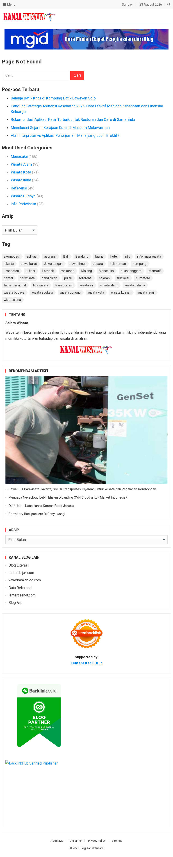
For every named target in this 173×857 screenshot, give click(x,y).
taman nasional (15, 285)
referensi (85, 278)
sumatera (143, 278)
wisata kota (96, 292)
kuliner (30, 271)
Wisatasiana (21, 180)
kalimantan (118, 263)
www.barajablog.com (25, 580)
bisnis (99, 256)
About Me (56, 840)
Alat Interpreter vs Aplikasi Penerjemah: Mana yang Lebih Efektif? (65, 135)
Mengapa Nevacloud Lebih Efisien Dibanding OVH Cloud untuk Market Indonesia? (68, 497)
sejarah (104, 278)
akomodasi (12, 256)
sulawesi (123, 278)
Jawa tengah (53, 263)
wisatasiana (12, 299)
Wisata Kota (21, 172)
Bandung (81, 256)
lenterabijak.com (21, 573)
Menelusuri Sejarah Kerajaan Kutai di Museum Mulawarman (60, 127)
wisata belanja (135, 285)
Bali (65, 256)
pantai (8, 278)
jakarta (9, 263)
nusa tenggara (131, 271)
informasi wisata (149, 256)
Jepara (98, 263)
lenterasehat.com (22, 595)
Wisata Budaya (23, 196)
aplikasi (32, 256)
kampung (139, 263)
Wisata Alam (21, 164)
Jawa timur (78, 263)
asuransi (50, 256)
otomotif (154, 271)
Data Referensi (20, 588)
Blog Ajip (16, 603)
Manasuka (19, 156)
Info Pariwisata (23, 204)
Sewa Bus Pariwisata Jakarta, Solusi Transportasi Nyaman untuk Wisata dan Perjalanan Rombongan (82, 489)
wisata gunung (70, 292)
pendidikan (49, 278)
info (127, 256)
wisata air (86, 285)
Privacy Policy (96, 840)
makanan (67, 271)
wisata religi (146, 292)
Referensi (19, 188)
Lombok (48, 271)
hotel (114, 256)
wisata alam (109, 285)
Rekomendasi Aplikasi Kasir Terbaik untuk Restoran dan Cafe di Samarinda (73, 119)
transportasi (64, 285)
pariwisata (27, 278)
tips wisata (40, 285)
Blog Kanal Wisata (91, 848)
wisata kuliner (121, 292)
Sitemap (117, 840)
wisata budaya (14, 292)
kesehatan (11, 271)
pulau (68, 278)
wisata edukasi (42, 292)
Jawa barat (29, 263)
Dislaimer (76, 840)
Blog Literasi (19, 565)
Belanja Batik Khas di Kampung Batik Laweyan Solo (53, 98)
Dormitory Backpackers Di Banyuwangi (37, 514)
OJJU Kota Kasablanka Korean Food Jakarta (41, 506)
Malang (86, 271)
